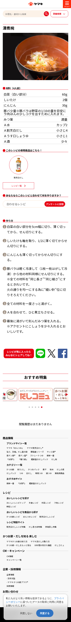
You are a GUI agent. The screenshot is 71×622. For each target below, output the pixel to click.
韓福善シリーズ (37, 451)
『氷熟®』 (11, 459)
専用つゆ (39, 473)
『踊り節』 (23, 459)
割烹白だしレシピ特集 (16, 526)
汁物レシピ (59, 502)
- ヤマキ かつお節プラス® (17, 582)
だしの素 (60, 469)
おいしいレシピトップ (16, 502)
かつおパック (33, 469)
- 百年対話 (11, 578)
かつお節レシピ (13, 516)
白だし (29, 473)
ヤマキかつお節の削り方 (17, 541)
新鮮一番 (50, 455)
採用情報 (10, 586)
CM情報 (10, 556)
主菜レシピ (46, 502)
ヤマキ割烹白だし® (35, 448)
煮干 (45, 469)
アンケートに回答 (55, 204)
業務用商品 (59, 473)
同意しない (26, 613)
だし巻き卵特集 (35, 526)
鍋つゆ (49, 473)
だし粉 (54, 459)
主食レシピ (33, 502)
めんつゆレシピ (29, 516)
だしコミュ (59, 545)
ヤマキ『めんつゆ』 (15, 448)
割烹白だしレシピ (47, 516)
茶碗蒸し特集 (51, 526)
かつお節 (10, 469)
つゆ (21, 473)
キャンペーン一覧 (14, 559)
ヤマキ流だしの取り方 (40, 541)
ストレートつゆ (36, 455)
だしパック (11, 473)
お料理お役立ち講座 (43, 545)
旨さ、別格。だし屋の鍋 (17, 451)
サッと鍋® (51, 451)
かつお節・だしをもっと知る (19, 545)
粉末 (52, 469)
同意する (45, 613)
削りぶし (21, 469)
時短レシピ (11, 506)
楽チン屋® (22, 455)
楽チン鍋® (11, 455)
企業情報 (10, 574)
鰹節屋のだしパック (39, 459)
